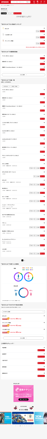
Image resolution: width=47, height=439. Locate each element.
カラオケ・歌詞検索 (6, 5)
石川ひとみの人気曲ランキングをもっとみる (35, 47)
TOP (1, 5)
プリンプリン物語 (9, 206)
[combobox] (14, 86)
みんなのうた (8, 241)
